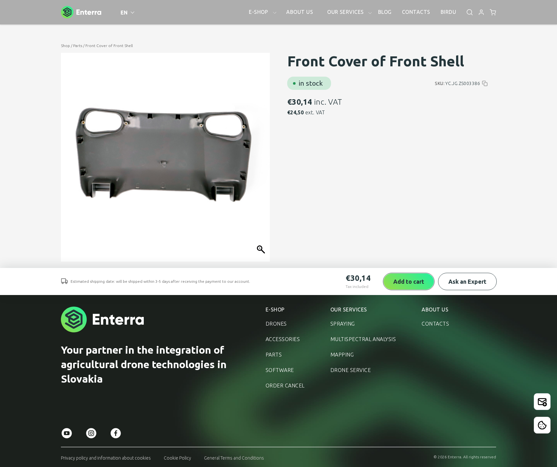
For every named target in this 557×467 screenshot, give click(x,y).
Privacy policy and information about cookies (106, 458)
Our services (348, 309)
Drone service (350, 370)
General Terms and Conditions (234, 458)
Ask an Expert (467, 281)
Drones (276, 324)
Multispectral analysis (363, 339)
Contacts (435, 324)
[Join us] (542, 401)
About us (435, 309)
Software (280, 370)
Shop (65, 45)
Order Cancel (285, 385)
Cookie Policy (177, 458)
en (124, 12)
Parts (77, 45)
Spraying (342, 324)
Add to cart (408, 281)
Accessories (283, 339)
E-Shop (275, 309)
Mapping (342, 354)
